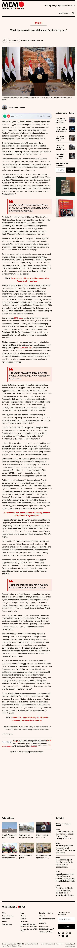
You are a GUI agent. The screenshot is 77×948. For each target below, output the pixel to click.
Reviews (24, 919)
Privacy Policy (44, 926)
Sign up (70, 170)
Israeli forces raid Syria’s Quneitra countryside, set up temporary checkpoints (9, 836)
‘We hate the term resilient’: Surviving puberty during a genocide (61, 120)
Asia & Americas (7, 916)
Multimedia (24, 921)
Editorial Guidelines (46, 913)
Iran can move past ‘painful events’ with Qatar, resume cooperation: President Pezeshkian (65, 863)
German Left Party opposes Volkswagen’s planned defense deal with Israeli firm (61, 129)
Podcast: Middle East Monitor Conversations (29, 925)
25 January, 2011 (25, 348)
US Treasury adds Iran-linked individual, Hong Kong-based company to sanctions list (62, 138)
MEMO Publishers (45, 929)
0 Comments (14, 40)
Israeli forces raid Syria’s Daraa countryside (43, 856)
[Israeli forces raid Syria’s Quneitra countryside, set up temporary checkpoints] (9, 827)
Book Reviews (7, 924)
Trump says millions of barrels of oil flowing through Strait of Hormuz (65, 849)
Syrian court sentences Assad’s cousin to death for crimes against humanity (26, 836)
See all (72, 113)
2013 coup (18, 318)
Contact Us (43, 923)
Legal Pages (7, 946)
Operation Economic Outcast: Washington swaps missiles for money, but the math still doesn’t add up (61, 156)
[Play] (5, 116)
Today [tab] (58, 824)
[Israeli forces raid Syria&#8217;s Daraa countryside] (43, 848)
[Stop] (8, 116)
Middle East (6, 919)
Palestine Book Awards (47, 919)
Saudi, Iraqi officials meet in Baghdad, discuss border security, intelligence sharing (65, 891)
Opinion (38, 23)
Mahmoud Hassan (17, 107)
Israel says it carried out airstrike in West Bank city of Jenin (61, 147)
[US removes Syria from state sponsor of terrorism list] (43, 827)
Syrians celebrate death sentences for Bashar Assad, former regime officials (9, 856)
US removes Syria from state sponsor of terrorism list (43, 836)
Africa (4, 913)
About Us (42, 916)
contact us (34, 746)
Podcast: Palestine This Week (29, 930)
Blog (22, 913)
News (58, 829)
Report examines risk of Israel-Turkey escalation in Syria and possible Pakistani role (65, 877)
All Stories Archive (45, 932)
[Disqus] (27, 781)
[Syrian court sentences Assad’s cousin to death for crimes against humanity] (26, 827)
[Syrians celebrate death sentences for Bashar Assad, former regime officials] (9, 848)
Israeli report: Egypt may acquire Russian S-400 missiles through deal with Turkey (64, 835)
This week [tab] (66, 824)
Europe (4, 921)
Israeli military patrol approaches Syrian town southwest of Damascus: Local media (26, 856)
